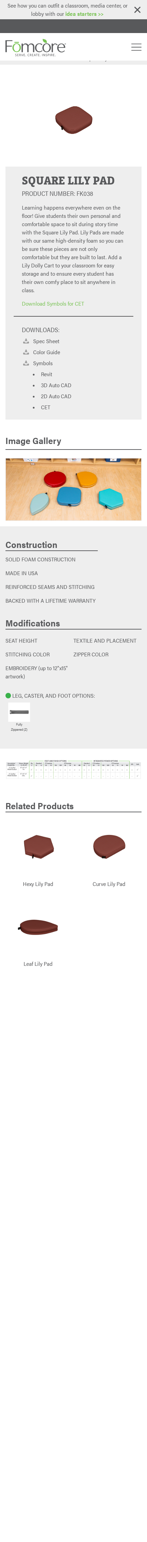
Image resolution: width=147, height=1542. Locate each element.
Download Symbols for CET (53, 303)
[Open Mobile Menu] (136, 47)
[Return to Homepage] (35, 47)
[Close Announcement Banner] (137, 10)
